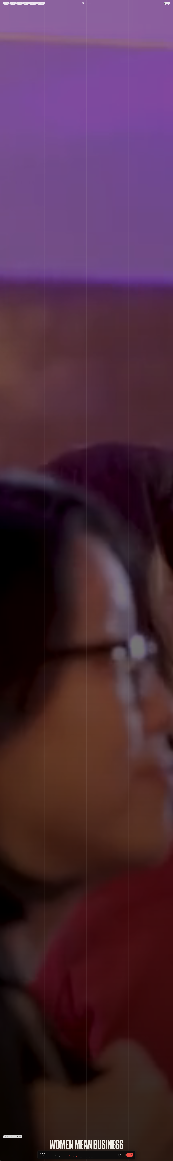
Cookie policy (73, 1156)
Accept (130, 1155)
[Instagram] (165, 3)
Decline (122, 1155)
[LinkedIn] (168, 3)
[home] (86, 3)
